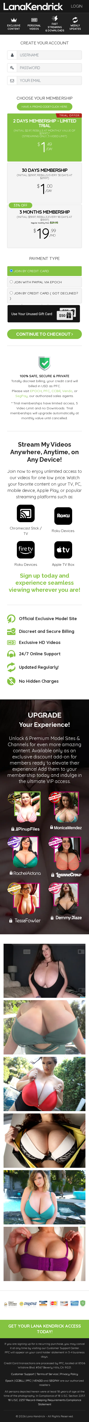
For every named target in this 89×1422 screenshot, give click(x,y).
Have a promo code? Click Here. (45, 106)
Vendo (67, 391)
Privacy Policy (69, 1374)
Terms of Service (47, 1374)
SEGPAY (54, 1380)
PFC (46, 391)
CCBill (56, 391)
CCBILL (19, 1380)
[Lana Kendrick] (33, 6)
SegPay (21, 396)
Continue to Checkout (43, 334)
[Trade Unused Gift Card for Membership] (44, 313)
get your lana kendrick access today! (44, 1328)
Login (76, 6)
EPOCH (36, 391)
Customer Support (22, 1374)
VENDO (38, 1380)
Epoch (9, 1380)
